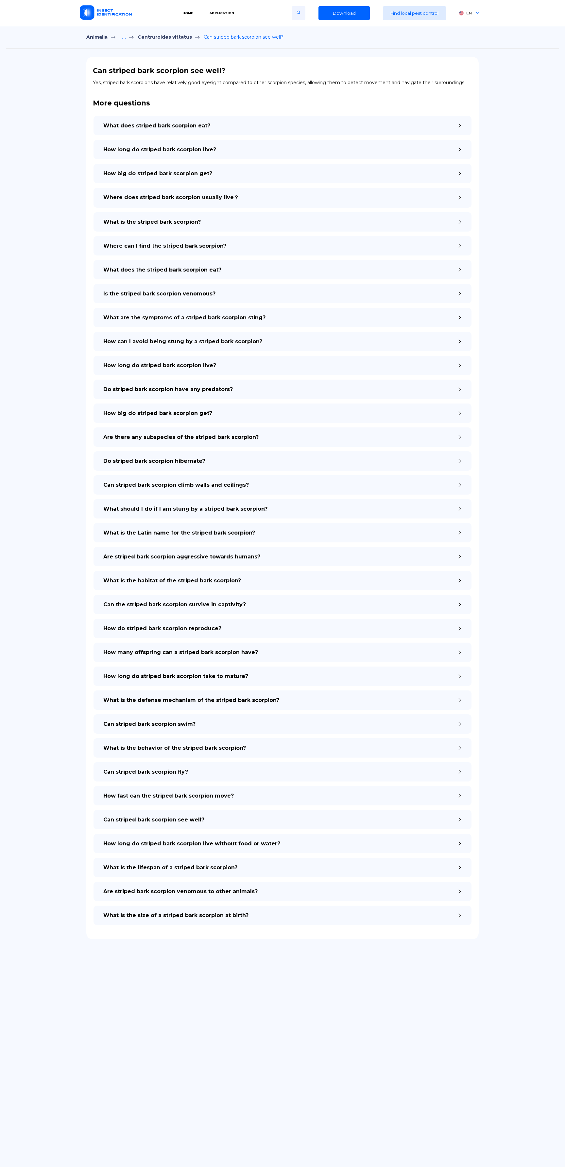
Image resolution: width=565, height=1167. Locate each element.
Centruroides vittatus (165, 37)
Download (344, 13)
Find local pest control (414, 13)
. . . (122, 37)
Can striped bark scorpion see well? (243, 37)
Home (187, 13)
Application (222, 13)
